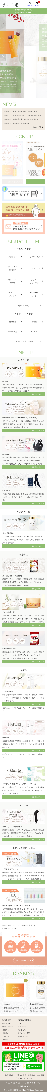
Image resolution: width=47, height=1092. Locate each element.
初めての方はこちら (23, 960)
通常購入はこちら (10, 1011)
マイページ (22, 1026)
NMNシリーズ (7, 1026)
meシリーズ (7, 1023)
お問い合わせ (23, 1036)
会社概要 (40, 1075)
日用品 (5, 1039)
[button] (3, 55)
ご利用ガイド (23, 1030)
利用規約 (31, 1075)
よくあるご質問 (24, 1033)
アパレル (5, 1036)
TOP (19, 1023)
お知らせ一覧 (36, 127)
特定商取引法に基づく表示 (15, 1075)
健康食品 (5, 1030)
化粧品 (5, 1033)
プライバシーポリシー (23, 1078)
